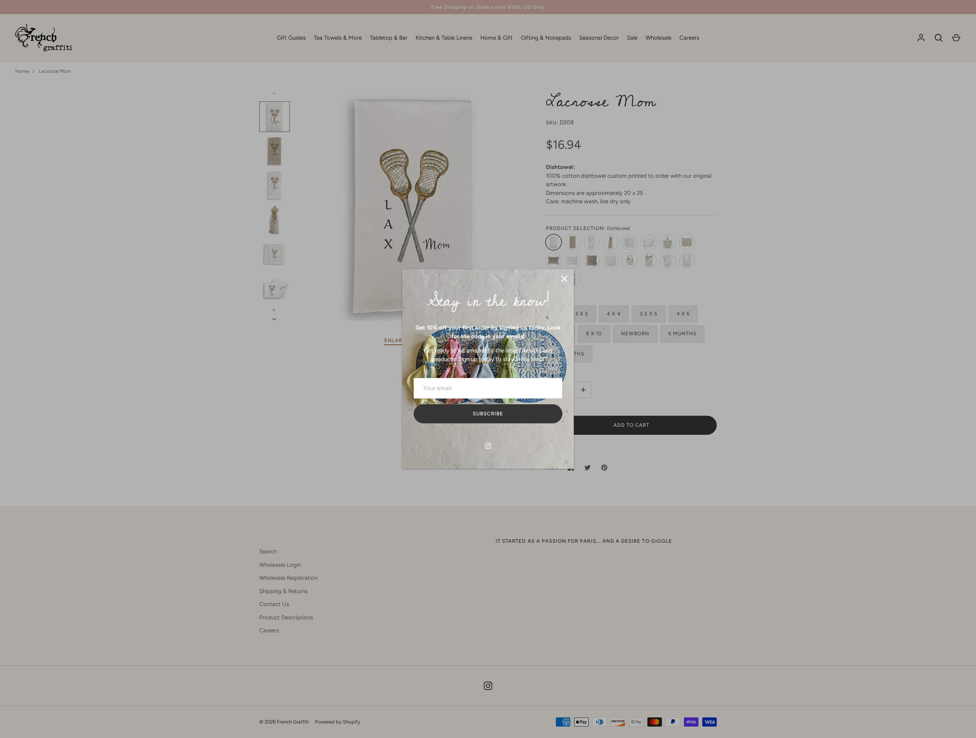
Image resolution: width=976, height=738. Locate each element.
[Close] (564, 278)
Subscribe (488, 413)
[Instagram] (488, 445)
